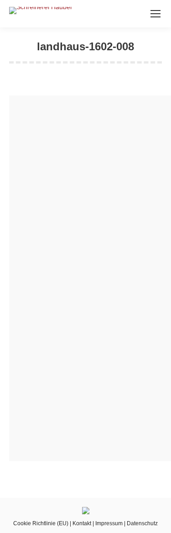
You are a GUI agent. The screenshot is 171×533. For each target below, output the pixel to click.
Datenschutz (142, 523)
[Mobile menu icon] (155, 13)
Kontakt (82, 523)
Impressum (109, 523)
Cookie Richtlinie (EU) (40, 523)
